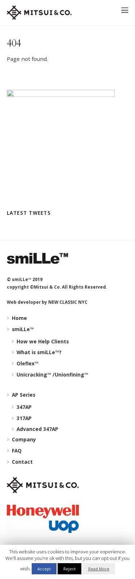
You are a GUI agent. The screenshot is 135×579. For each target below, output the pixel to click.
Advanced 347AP (36, 429)
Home (18, 318)
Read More (98, 568)
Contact (21, 461)
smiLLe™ (22, 329)
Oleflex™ (27, 363)
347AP (23, 407)
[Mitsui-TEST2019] (39, 16)
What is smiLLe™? (38, 352)
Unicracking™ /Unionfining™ (51, 374)
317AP (23, 418)
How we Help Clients (42, 341)
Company (23, 439)
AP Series (22, 394)
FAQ (16, 450)
